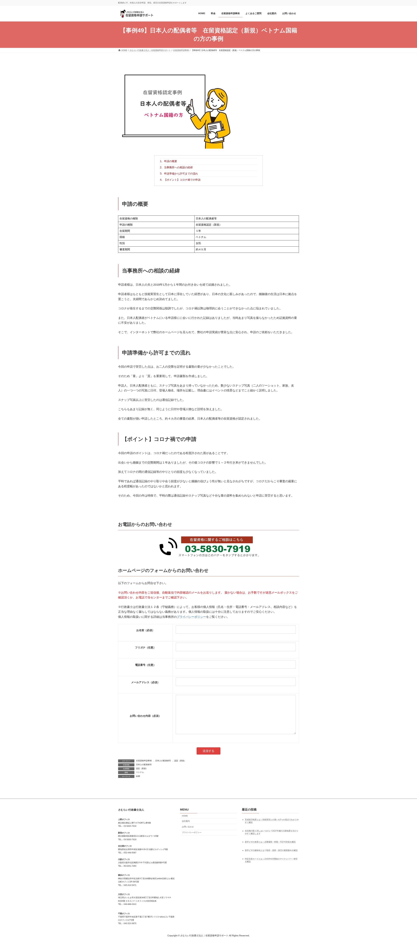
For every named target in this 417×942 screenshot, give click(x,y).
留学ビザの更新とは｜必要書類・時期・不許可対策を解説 (270, 842)
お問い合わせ (188, 827)
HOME (185, 816)
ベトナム (140, 772)
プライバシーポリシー (191, 616)
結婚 (138, 776)
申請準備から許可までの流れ (179, 173)
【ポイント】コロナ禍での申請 (180, 179)
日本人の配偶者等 (163, 761)
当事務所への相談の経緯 (176, 167)
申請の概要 (168, 161)
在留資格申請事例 (144, 761)
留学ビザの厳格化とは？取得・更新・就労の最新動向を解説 (271, 850)
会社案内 (186, 821)
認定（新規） (180, 761)
